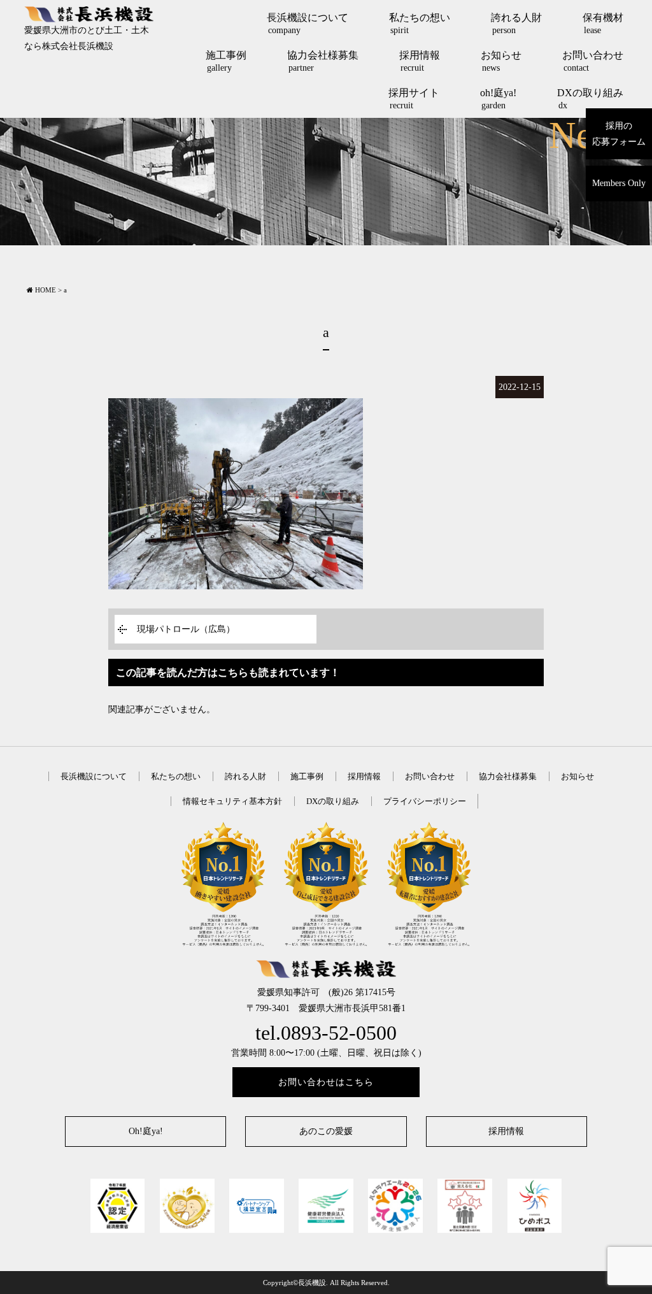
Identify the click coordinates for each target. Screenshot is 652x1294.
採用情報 (419, 61)
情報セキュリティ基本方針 (232, 801)
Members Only (619, 183)
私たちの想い (419, 23)
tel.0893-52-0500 (326, 1033)
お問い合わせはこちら (326, 1082)
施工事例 (226, 61)
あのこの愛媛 (326, 1131)
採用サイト (413, 98)
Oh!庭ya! (146, 1131)
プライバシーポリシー (424, 801)
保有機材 (603, 23)
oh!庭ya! (498, 98)
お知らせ (501, 61)
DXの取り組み (590, 98)
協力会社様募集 (322, 61)
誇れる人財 (516, 23)
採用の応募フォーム (619, 134)
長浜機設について (307, 23)
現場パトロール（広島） (186, 629)
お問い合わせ (592, 61)
